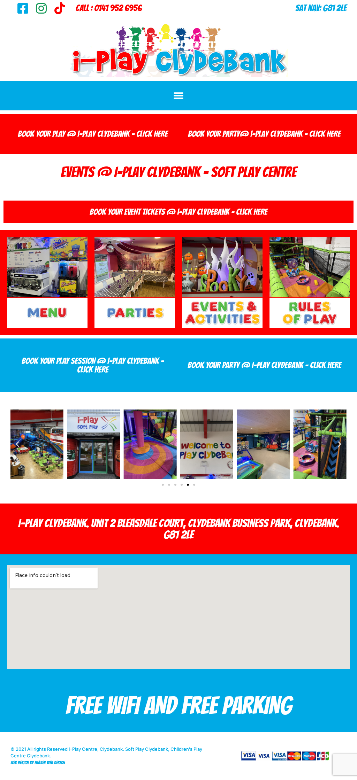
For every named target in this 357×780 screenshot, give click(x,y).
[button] (179, 95)
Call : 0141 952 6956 (109, 8)
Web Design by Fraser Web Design (37, 762)
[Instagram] (41, 8)
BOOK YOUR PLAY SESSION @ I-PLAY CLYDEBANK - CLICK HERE (93, 365)
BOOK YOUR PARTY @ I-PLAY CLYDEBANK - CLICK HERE (264, 365)
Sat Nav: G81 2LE (321, 8)
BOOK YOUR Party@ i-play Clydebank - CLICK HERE (264, 134)
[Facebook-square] (23, 8)
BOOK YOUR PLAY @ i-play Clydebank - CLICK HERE (93, 134)
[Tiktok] (60, 8)
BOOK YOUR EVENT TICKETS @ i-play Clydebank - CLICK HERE (178, 212)
